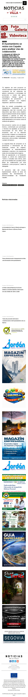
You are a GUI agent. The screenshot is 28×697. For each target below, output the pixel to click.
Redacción (7, 77)
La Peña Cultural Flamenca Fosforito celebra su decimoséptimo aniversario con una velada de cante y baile (12, 289)
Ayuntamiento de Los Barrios (10, 185)
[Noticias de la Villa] (14, 10)
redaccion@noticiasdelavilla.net (14, 2)
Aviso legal (14, 665)
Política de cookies (14, 666)
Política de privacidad (14, 667)
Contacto (14, 669)
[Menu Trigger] (25, 3)
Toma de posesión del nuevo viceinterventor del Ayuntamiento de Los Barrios (13, 320)
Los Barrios (4, 41)
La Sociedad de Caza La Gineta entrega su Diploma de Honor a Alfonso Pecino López (13, 229)
